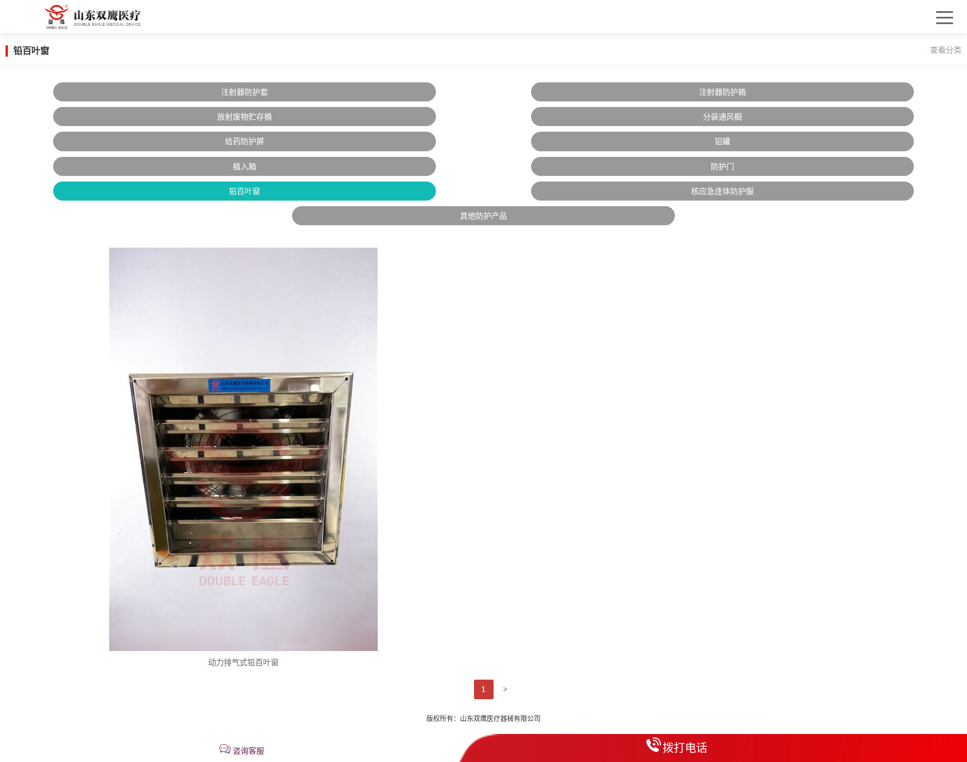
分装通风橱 (722, 116)
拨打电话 (685, 748)
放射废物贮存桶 (244, 116)
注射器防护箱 (722, 91)
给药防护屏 (244, 141)
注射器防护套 (244, 91)
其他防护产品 (483, 215)
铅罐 (722, 141)
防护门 (722, 166)
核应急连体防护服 (722, 191)
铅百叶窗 (244, 191)
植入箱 (244, 166)
